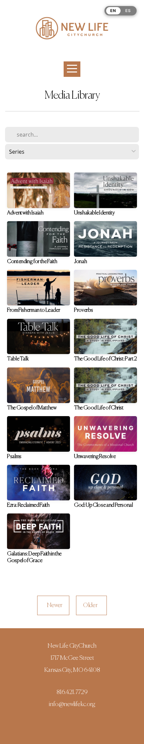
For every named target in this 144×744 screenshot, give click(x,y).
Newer (53, 605)
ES (128, 10)
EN (113, 10)
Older (91, 605)
